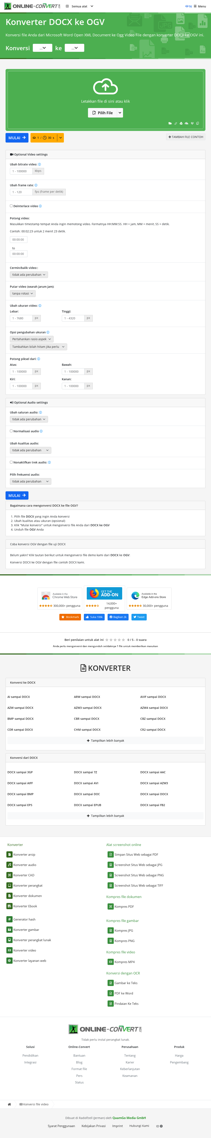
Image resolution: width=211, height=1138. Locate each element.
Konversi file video (35, 1104)
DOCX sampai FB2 (152, 805)
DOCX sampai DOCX (154, 794)
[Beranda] (9, 1104)
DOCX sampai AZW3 (154, 783)
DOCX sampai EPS (19, 805)
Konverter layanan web (29, 961)
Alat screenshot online (123, 844)
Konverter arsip (24, 854)
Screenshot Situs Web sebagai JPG (138, 865)
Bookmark (72, 617)
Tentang (130, 1055)
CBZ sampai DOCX (152, 719)
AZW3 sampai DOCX (88, 708)
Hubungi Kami (139, 1126)
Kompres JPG (124, 930)
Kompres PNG (125, 941)
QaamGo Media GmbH (129, 1118)
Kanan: (67, 379)
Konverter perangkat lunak (32, 940)
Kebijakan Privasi (94, 1126)
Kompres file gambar (122, 920)
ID (158, 1126)
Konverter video (24, 950)
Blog (79, 1062)
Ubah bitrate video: (24, 164)
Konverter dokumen (27, 896)
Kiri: (12, 379)
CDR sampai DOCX (20, 730)
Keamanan (129, 1076)
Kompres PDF (124, 906)
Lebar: (14, 311)
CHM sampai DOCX (87, 730)
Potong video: (20, 218)
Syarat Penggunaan (61, 1126)
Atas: (13, 365)
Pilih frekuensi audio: (25, 474)
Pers (79, 1076)
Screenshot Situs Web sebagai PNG (139, 875)
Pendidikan (30, 1055)
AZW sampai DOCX (20, 708)
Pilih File (105, 112)
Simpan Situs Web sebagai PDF (136, 854)
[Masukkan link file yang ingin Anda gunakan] (176, 123)
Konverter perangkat (27, 885)
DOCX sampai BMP (20, 794)
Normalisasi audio (26, 431)
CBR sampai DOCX (86, 719)
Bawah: (67, 365)
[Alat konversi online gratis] (35, 6)
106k (96, 617)
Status (79, 1082)
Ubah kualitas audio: (24, 443)
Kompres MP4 (125, 962)
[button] (79, 6)
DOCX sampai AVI (86, 783)
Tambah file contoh (187, 137)
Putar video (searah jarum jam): (32, 287)
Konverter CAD (23, 875)
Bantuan (79, 1055)
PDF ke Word (124, 993)
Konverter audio (24, 865)
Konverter (15, 844)
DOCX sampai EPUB (87, 805)
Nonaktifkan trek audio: (30, 462)
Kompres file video (120, 952)
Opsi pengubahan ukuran (28, 332)
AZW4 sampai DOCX (154, 708)
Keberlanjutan (130, 1069)
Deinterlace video (26, 206)
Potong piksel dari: (23, 359)
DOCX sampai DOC (87, 794)
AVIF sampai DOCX (153, 697)
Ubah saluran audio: (24, 412)
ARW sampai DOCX (87, 697)
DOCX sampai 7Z (85, 772)
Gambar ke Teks (126, 983)
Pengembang (179, 1062)
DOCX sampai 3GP (20, 772)
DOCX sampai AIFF (20, 783)
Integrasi (30, 1062)
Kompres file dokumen (124, 896)
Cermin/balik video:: (24, 268)
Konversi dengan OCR (123, 973)
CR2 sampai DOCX (152, 730)
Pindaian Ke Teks (126, 1003)
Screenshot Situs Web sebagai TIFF (139, 885)
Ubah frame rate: (22, 185)
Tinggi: (66, 311)
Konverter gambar (26, 930)
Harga (179, 1055)
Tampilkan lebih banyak (107, 740)
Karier (130, 1062)
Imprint (117, 1126)
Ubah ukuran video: (24, 306)
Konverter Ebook (25, 906)
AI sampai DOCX (18, 697)
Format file (79, 1069)
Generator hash (24, 919)
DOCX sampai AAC (153, 772)
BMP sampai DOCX (20, 719)
